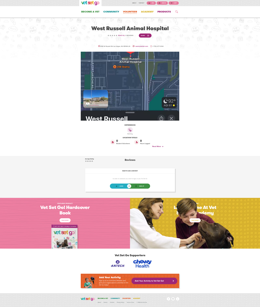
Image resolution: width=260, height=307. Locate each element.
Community (111, 11)
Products (164, 11)
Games (105, 302)
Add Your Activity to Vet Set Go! (149, 281)
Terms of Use (130, 302)
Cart (175, 3)
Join (152, 3)
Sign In (163, 3)
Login (121, 186)
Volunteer (130, 11)
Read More (157, 146)
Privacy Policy (120, 302)
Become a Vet (90, 11)
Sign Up (141, 186)
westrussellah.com (141, 46)
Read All (121, 35)
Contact (141, 3)
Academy (147, 11)
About (134, 3)
